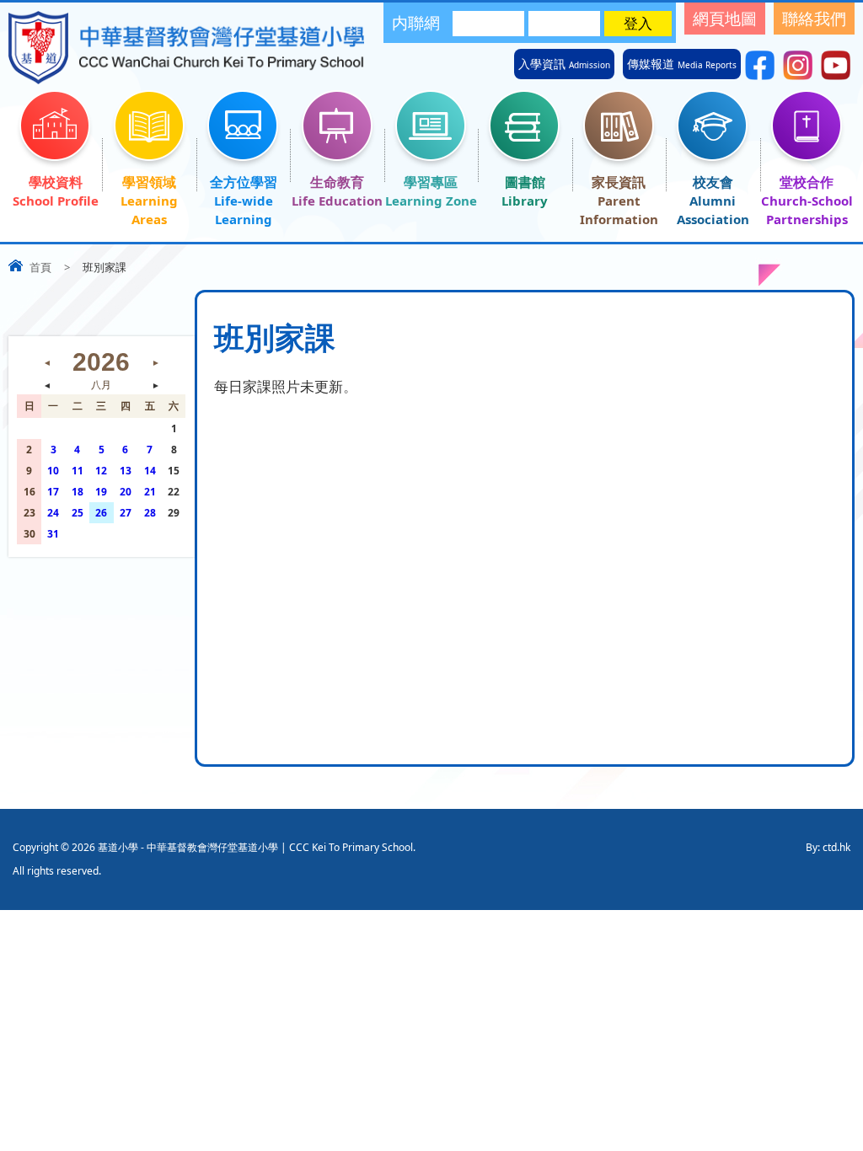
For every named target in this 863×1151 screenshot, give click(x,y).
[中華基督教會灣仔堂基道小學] (186, 78)
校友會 (713, 182)
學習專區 (431, 182)
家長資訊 (619, 182)
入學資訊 (564, 64)
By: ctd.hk (828, 847)
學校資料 (56, 182)
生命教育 (337, 182)
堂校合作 (807, 182)
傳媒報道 (682, 64)
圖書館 (525, 182)
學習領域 (149, 182)
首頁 (40, 267)
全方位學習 (243, 182)
